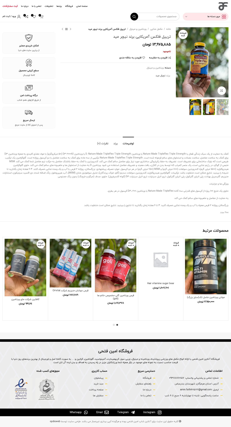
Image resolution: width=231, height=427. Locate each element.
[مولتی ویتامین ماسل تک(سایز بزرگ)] (206, 266)
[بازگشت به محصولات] (66, 29)
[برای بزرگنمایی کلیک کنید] (221, 90)
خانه (168, 29)
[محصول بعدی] (62, 29)
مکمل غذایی (156, 29)
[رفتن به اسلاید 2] (114, 325)
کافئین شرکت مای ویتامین (25, 299)
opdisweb (55, 421)
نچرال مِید (160, 75)
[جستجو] (134, 16)
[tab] (128, 142)
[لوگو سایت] (222, 6)
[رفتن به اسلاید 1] (117, 325)
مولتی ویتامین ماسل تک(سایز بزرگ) (206, 297)
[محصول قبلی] (70, 29)
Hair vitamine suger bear (160, 283)
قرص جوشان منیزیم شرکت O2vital (70, 290)
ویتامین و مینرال (137, 29)
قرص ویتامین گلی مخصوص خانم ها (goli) (115, 297)
